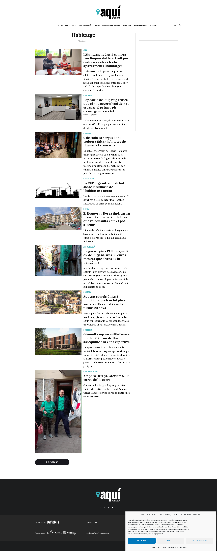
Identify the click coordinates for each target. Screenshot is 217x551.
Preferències (199, 541)
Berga (60, 25)
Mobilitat (127, 25)
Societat (93, 178)
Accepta (141, 541)
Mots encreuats (140, 25)
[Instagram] (108, 508)
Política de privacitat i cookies (177, 547)
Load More (52, 462)
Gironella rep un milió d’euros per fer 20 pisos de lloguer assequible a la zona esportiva (106, 338)
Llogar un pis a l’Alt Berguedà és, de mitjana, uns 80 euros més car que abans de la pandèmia (106, 257)
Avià (85, 50)
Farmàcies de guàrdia (111, 25)
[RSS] (116, 508)
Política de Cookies (159, 547)
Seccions (153, 25)
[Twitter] (104, 508)
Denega (170, 541)
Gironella (87, 330)
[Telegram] (112, 508)
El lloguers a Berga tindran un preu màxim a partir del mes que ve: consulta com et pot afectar (106, 219)
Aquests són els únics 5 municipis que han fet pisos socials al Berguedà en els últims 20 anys (104, 302)
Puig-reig (87, 95)
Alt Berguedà (70, 25)
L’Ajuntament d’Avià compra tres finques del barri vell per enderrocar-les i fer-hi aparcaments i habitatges (105, 60)
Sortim (97, 25)
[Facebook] (101, 508)
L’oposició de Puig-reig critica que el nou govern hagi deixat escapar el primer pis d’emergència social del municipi (106, 107)
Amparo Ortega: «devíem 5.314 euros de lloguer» (106, 377)
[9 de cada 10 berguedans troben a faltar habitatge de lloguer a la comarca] (58, 145)
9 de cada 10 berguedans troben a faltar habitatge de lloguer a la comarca (104, 141)
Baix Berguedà (85, 25)
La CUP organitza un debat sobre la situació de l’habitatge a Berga (103, 187)
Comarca (87, 133)
